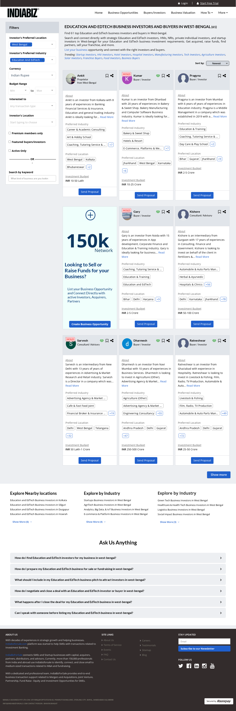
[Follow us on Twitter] (182, 665)
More (222, 12)
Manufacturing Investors (169, 54)
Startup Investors (86, 54)
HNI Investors (105, 54)
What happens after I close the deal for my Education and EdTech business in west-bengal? (73, 602)
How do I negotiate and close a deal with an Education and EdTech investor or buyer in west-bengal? (79, 590)
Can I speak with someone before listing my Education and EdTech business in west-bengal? (74, 612)
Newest (216, 63)
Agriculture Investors (213, 54)
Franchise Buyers (92, 58)
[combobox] (32, 45)
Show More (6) (21, 521)
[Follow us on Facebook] (190, 665)
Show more (219, 475)
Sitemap (146, 650)
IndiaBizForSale (14, 655)
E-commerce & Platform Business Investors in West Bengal (116, 514)
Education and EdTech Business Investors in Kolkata (38, 500)
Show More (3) (168, 522)
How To (206, 12)
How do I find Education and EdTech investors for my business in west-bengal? (65, 557)
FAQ (106, 654)
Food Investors (112, 58)
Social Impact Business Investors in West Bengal (184, 514)
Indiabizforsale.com (16, 643)
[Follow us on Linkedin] (198, 665)
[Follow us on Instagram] (205, 665)
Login (184, 3)
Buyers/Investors (155, 12)
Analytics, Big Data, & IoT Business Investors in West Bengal (116, 509)
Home (99, 12)
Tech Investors (192, 54)
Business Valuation (183, 12)
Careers (146, 640)
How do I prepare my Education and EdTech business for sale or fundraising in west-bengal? (74, 568)
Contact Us (110, 659)
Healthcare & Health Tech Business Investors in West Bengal (190, 505)
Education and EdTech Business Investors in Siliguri (38, 504)
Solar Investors (73, 58)
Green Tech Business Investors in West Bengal (183, 500)
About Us (109, 640)
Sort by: (199, 63)
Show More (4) (94, 521)
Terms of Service (113, 645)
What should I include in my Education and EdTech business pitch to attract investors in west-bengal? (80, 579)
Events (107, 649)
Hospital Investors (143, 54)
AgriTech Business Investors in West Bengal (107, 504)
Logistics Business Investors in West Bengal (181, 509)
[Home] (23, 16)
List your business (76, 50)
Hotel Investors (122, 54)
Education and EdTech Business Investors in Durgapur (39, 509)
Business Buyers (131, 58)
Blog (144, 655)
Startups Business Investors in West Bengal (107, 500)
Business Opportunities (123, 12)
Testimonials (149, 645)
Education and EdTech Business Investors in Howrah (38, 514)
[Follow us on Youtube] (213, 665)
